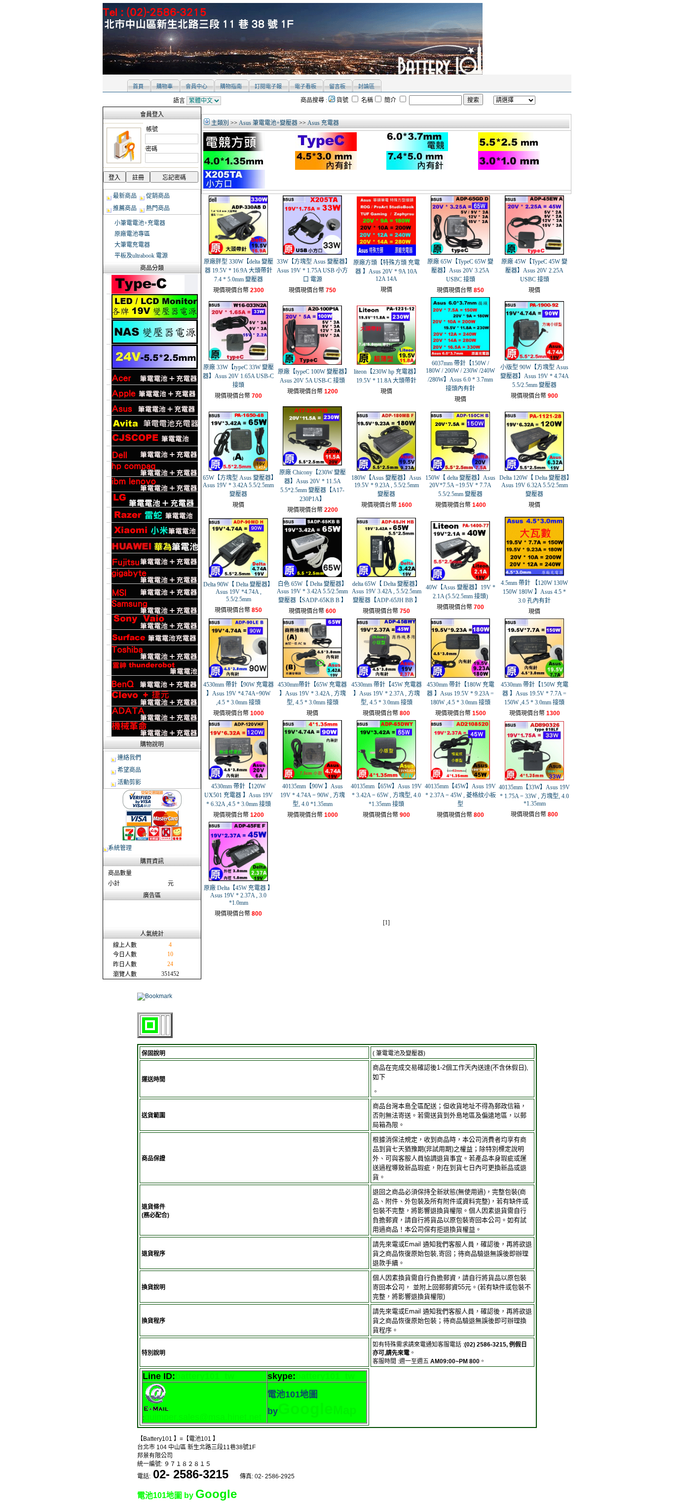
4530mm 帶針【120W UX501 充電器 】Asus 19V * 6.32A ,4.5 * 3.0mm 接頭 (238, 795)
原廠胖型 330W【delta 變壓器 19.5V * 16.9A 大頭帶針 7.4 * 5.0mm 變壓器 (238, 270)
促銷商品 (158, 196)
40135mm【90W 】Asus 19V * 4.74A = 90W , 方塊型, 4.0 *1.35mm (312, 795)
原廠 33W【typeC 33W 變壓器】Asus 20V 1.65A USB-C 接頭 (238, 376)
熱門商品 (158, 208)
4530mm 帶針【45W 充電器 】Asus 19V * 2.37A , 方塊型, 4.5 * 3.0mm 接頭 (386, 693)
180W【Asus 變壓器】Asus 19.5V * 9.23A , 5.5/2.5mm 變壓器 (386, 486)
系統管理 (120, 848)
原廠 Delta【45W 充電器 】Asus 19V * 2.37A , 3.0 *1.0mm (238, 895)
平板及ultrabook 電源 (141, 255)
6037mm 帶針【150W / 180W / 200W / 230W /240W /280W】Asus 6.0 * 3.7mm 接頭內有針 (460, 376)
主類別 (219, 122)
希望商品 (129, 770)
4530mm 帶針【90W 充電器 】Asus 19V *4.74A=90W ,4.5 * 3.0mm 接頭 (238, 693)
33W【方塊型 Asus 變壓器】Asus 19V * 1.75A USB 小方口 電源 (312, 270)
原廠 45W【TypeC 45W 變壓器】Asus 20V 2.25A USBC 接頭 (534, 270)
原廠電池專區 (132, 234)
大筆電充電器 (132, 244)
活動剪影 (129, 782)
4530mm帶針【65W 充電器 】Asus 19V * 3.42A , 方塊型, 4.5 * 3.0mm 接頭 (312, 693)
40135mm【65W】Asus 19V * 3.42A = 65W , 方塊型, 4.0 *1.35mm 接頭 (386, 795)
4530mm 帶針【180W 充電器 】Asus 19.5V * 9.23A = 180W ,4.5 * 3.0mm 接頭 (460, 693)
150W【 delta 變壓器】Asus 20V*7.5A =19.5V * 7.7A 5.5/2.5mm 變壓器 (460, 486)
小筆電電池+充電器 (139, 223)
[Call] (234, 1475)
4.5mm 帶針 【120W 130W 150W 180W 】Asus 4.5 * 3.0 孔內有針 (534, 591)
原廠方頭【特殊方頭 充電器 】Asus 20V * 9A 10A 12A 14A (386, 270)
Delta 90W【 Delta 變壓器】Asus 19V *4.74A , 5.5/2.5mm (238, 592)
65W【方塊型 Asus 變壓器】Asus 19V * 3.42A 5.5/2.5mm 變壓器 (238, 486)
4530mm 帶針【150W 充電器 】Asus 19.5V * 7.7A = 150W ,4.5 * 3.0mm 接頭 (534, 693)
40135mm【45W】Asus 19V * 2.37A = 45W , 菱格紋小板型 (460, 795)
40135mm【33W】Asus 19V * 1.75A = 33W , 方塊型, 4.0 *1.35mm (534, 795)
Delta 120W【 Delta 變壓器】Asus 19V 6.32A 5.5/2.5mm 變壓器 (534, 486)
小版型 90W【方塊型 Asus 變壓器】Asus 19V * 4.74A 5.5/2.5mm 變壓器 (534, 376)
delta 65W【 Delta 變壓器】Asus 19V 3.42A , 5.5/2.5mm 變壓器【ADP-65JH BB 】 (386, 592)
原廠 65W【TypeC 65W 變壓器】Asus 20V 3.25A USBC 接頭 (460, 270)
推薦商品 (125, 208)
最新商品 (125, 196)
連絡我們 (129, 757)
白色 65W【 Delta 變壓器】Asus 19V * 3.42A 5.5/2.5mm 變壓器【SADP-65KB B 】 (312, 592)
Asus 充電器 (323, 122)
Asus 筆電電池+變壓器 (268, 122)
